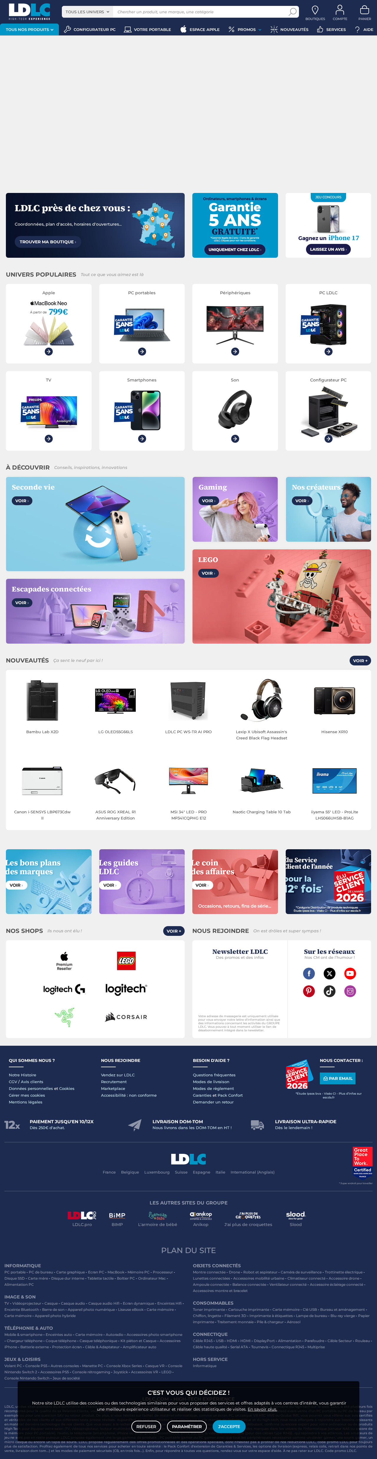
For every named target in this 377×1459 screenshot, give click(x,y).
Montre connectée (209, 1272)
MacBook (116, 1272)
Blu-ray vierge (342, 1315)
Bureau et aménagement (342, 1309)
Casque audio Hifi (104, 1303)
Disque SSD (14, 1278)
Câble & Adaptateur (102, 1347)
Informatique (204, 1366)
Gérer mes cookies (27, 1095)
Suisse (181, 1172)
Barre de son (53, 1309)
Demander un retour (213, 1102)
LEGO (166, 1372)
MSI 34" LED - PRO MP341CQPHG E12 (189, 814)
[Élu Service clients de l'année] (299, 1087)
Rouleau (362, 1341)
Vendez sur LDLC (118, 1075)
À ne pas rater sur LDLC (303, 1451)
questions (210, 1451)
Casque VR (155, 1366)
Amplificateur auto (139, 1347)
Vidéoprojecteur (26, 1303)
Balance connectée (249, 1284)
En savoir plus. (262, 1409)
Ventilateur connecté (288, 1284)
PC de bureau (41, 1272)
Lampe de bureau (311, 1315)
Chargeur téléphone (24, 1341)
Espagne (201, 1172)
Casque (51, 1303)
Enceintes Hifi (169, 1303)
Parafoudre (314, 1341)
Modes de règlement (213, 1088)
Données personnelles (31, 1088)
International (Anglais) (253, 1172)
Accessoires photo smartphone (154, 1334)
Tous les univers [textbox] (85, 11)
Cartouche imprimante (248, 1309)
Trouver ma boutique (48, 241)
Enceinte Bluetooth (21, 1309)
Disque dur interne (67, 1278)
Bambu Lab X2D (42, 731)
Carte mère (38, 1278)
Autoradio (114, 1334)
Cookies (67, 1088)
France (109, 1172)
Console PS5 (36, 1366)
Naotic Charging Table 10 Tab (262, 811)
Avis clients (32, 1081)
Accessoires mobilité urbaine (258, 1278)
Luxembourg (157, 1172)
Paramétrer (187, 1426)
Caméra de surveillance (301, 1272)
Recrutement (114, 1081)
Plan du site (188, 1250)
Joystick (120, 1372)
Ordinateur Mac (152, 1278)
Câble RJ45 (203, 1341)
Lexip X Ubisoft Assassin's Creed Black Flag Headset (261, 734)
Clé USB (310, 1309)
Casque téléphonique (98, 1341)
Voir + (360, 660)
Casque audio (73, 1303)
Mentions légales (25, 1102)
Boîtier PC (126, 1278)
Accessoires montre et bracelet (220, 1290)
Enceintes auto (59, 1334)
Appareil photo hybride (55, 1315)
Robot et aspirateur (260, 1272)
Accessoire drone (344, 1278)
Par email (341, 1078)
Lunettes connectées (211, 1278)
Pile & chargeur (270, 1322)
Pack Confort (230, 1095)
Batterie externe (34, 1347)
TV (6, 1303)
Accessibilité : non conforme (129, 1095)
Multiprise (316, 1347)
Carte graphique (70, 1272)
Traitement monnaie (235, 1322)
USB (220, 1341)
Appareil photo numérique (91, 1309)
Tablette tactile (100, 1278)
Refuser (146, 1426)
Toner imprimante (209, 1309)
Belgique (130, 1172)
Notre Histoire (22, 1075)
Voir (22, 500)
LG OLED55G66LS (115, 731)
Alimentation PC (19, 1284)
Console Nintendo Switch (26, 1378)
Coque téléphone (61, 1341)
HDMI (232, 1341)
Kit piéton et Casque (138, 1341)
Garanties (202, 1095)
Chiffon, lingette (207, 1315)
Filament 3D (235, 1315)
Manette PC (92, 1366)
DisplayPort (264, 1341)
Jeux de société (66, 1378)
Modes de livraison (211, 1081)
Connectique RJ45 (288, 1347)
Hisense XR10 (334, 731)
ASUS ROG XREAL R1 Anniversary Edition (115, 814)
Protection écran (67, 1347)
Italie (220, 1172)
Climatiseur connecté (306, 1278)
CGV (13, 1081)
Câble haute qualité (210, 1347)
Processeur (163, 1272)
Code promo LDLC (340, 1451)
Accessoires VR (144, 1372)
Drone (234, 1272)
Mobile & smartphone (23, 1334)
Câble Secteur (340, 1341)
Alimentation (289, 1341)
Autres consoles (65, 1366)
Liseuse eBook (130, 1309)
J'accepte (229, 1426)
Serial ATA (239, 1347)
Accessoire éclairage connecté (336, 1284)
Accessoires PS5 (54, 1372)
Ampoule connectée (211, 1284)
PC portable (15, 1272)
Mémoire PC (139, 1272)
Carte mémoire (160, 1309)
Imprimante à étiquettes (271, 1315)
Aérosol (293, 1322)
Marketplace (113, 1088)
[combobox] (87, 12)
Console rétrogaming (91, 1372)
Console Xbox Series (124, 1366)
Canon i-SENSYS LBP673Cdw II (42, 814)
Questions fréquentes (214, 1075)
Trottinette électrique (344, 1272)
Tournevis (259, 1347)
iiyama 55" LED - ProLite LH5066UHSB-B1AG (334, 814)
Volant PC (13, 1366)
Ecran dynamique (138, 1303)
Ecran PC (96, 1272)
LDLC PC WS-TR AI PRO (188, 731)
